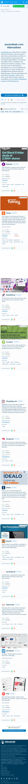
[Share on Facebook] (2, 100)
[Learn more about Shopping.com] (3, 401)
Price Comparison (5, 422)
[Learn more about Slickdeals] (3, 651)
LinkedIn (9, 762)
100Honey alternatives (6, 226)
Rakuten (12, 75)
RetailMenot (22, 79)
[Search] (24, 2)
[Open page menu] (26, 2)
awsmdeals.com (6, 52)
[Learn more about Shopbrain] (3, 439)
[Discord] (1, 778)
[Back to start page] (2, 2)
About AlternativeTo (5, 771)
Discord (17, 759)
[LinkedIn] (17, 778)
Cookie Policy (4, 770)
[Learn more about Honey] (3, 213)
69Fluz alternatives (5, 702)
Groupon (3, 81)
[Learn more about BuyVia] (3, 541)
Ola (10, 748)
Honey (16, 79)
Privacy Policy (4, 768)
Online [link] (2, 111)
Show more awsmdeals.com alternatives (14, 730)
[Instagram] (14, 778)
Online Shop (4, 180)
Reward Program (5, 711)
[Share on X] (5, 100)
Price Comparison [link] (16, 111)
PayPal (21, 763)
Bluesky (16, 760)
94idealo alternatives (6, 501)
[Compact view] (23, 109)
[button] (16, 164)
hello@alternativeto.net (6, 759)
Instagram (3, 762)
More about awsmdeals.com (13, 95)
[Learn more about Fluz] (3, 694)
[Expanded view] (22, 109)
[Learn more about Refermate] (3, 605)
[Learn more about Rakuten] (3, 164)
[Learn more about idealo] (3, 487)
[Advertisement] (14, 27)
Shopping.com (14, 81)
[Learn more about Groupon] (3, 342)
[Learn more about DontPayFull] (3, 572)
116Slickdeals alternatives (7, 658)
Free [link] (10, 111)
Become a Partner (5, 773)
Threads (20, 760)
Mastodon (11, 760)
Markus (15, 748)
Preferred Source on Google (7, 775)
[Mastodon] (6, 778)
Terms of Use (4, 767)
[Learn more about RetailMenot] (3, 295)
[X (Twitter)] (4, 778)
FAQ (2, 765)
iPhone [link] (6, 111)
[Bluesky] (9, 778)
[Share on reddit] (8, 100)
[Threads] (12, 778)
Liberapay (16, 763)
